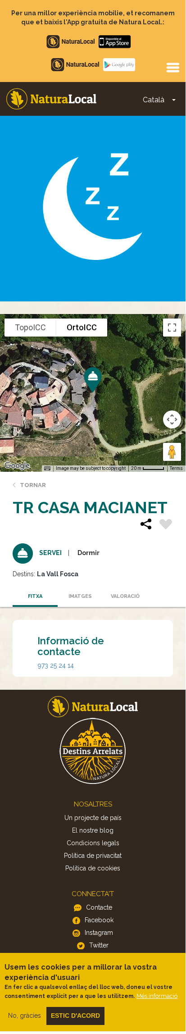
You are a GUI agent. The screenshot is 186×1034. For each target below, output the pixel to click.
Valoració (125, 596)
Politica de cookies (92, 868)
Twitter (99, 945)
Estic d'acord (75, 1015)
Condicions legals (93, 843)
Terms (176, 468)
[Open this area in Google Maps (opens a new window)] (17, 466)
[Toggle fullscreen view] (172, 328)
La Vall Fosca (57, 574)
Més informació (156, 996)
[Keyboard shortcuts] (47, 468)
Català (153, 100)
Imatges (80, 596)
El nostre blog (92, 830)
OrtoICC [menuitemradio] (82, 327)
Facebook (99, 920)
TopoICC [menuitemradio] (30, 327)
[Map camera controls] (172, 419)
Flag (166, 525)
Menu (172, 67)
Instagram (99, 932)
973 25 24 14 (56, 665)
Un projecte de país (93, 817)
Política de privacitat (93, 855)
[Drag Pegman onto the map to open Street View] (172, 452)
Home (51, 98)
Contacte (99, 907)
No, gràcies (24, 1015)
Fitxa (35, 596)
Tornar (33, 485)
